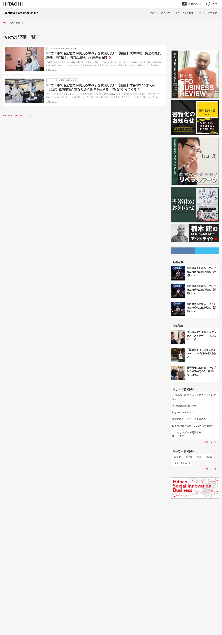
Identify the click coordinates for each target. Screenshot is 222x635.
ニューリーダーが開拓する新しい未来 (186, 434)
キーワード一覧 (209, 469)
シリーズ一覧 (210, 442)
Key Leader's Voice (182, 412)
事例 (199, 456)
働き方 (209, 456)
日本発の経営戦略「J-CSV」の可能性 (192, 425)
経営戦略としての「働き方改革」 (190, 419)
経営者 (177, 456)
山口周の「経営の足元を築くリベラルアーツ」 (195, 397)
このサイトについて (160, 13)
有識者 (189, 456)
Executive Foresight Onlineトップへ (17, 115)
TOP (5, 23)
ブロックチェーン (182, 463)
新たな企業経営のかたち (185, 405)
